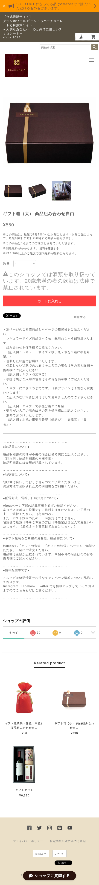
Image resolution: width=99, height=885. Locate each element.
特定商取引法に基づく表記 (68, 841)
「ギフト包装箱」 (31, 546)
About (7, 505)
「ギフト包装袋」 (57, 546)
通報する (80, 317)
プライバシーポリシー (28, 841)
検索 (94, 47)
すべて (13, 632)
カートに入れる (50, 301)
